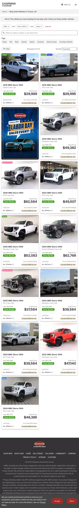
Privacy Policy (30, 457)
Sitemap (42, 457)
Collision (49, 453)
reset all (48, 26)
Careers (72, 453)
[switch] (75, 4)
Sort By (58, 49)
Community (61, 453)
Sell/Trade (38, 453)
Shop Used (19, 453)
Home (4, 12)
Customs (52, 457)
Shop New (7, 453)
